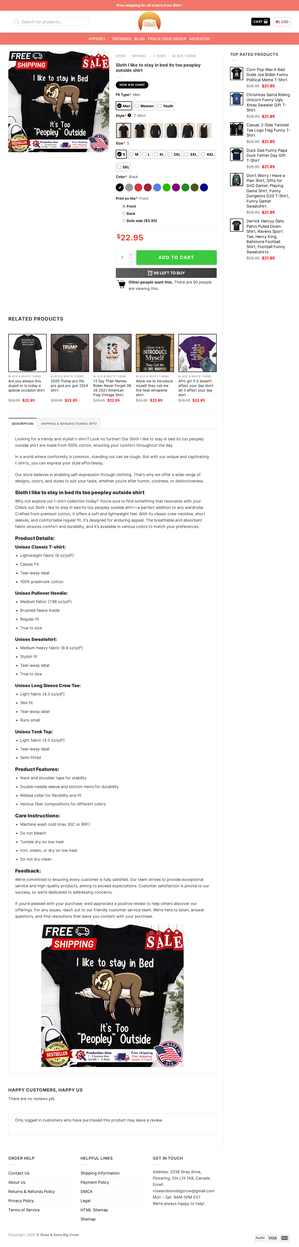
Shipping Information (100, 1173)
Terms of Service (24, 1210)
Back (131, 213)
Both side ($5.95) (142, 221)
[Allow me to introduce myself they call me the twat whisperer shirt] (155, 353)
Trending (121, 39)
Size (120, 143)
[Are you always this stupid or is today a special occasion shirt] (27, 353)
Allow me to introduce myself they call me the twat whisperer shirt (154, 388)
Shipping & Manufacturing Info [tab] (69, 423)
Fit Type (123, 94)
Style (123, 115)
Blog (139, 39)
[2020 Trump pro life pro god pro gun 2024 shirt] (70, 353)
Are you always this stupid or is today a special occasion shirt (26, 385)
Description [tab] (22, 423)
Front (131, 206)
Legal (85, 1200)
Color (121, 177)
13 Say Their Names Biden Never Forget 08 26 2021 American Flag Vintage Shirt (112, 388)
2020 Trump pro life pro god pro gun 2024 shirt (69, 385)
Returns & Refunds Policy (31, 1191)
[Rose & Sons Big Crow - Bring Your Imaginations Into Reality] (149, 22)
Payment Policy (95, 1182)
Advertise (200, 39)
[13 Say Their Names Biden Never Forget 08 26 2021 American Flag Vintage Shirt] (112, 353)
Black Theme (184, 56)
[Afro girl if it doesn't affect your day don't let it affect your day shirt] (197, 353)
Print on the (127, 198)
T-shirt (159, 56)
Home (121, 56)
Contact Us (18, 1173)
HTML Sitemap (94, 1210)
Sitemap (88, 1219)
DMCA (86, 1191)
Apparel (97, 39)
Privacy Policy (21, 1200)
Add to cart (176, 257)
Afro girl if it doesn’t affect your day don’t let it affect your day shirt (195, 388)
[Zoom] (14, 146)
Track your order (167, 39)
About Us (16, 1182)
